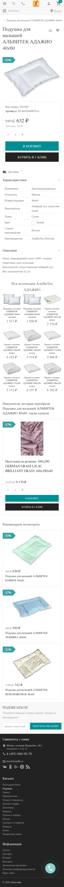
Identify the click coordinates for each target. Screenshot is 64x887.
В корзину (32, 146)
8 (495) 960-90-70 (19, 753)
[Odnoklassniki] (10, 767)
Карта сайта (9, 872)
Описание (10, 250)
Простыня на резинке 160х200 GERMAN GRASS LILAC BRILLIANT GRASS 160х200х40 (29, 466)
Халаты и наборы (11, 815)
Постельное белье (11, 784)
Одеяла (6, 792)
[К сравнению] (50, 30)
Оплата (6, 850)
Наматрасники (10, 796)
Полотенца (8, 807)
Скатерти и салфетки (13, 822)
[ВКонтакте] (5, 767)
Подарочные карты (12, 834)
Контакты (7, 861)
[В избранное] (57, 30)
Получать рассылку (46, 726)
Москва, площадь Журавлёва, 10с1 (24, 745)
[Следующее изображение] (56, 438)
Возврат (7, 857)
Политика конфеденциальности (19, 869)
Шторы (6, 818)
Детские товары (11, 803)
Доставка (7, 853)
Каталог (13, 10)
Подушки (7, 788)
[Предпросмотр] (32, 438)
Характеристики (15, 180)
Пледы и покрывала (13, 799)
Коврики (7, 811)
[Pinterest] (22, 767)
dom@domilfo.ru (14, 761)
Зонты (6, 830)
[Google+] (16, 767)
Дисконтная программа (14, 865)
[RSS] (28, 767)
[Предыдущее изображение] (7, 438)
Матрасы (7, 826)
